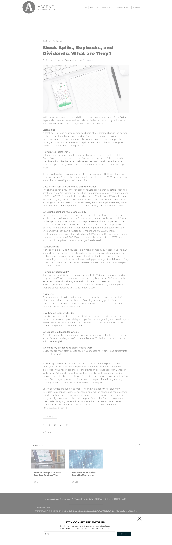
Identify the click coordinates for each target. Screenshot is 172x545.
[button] (139, 519)
